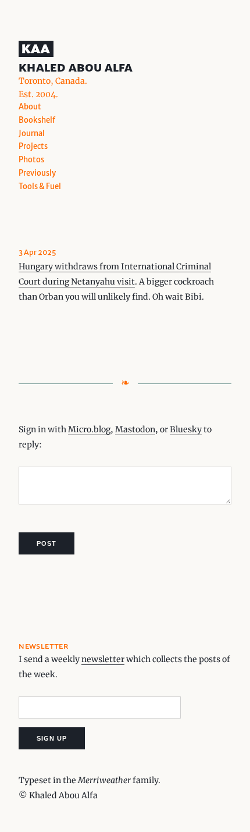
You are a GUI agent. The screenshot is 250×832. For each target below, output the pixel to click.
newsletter (102, 659)
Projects (33, 146)
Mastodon (135, 429)
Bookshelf (37, 120)
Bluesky (186, 429)
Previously (37, 173)
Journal (32, 133)
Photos (31, 160)
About (30, 107)
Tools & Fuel (40, 186)
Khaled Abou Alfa (76, 67)
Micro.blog (89, 429)
